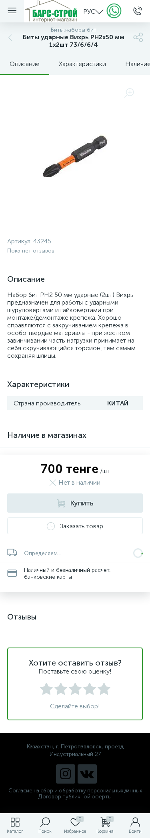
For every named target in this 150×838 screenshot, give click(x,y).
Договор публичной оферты (75, 797)
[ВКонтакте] (87, 774)
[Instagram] (65, 774)
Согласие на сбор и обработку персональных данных (75, 791)
